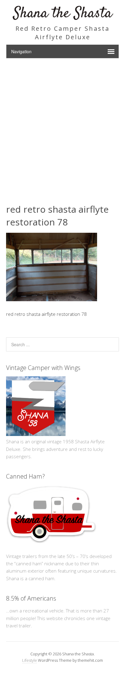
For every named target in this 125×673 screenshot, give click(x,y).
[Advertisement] (62, 125)
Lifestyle (29, 660)
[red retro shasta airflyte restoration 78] (51, 299)
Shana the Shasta (62, 13)
